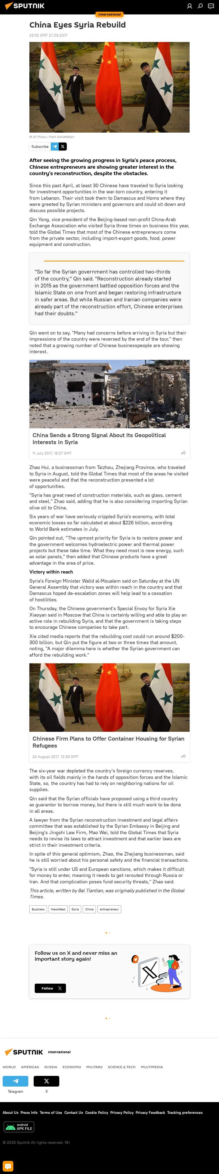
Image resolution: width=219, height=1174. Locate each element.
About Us (10, 1112)
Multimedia (152, 1066)
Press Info (29, 1112)
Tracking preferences (185, 1112)
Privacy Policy (122, 1112)
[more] (183, 452)
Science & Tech (121, 1066)
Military (94, 1066)
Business (38, 909)
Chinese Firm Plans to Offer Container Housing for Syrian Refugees (109, 742)
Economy (71, 1066)
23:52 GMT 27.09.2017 (48, 35)
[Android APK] (19, 1128)
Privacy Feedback (150, 1112)
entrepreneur (109, 909)
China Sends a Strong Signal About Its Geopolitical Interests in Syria (99, 438)
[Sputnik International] (26, 10)
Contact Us (73, 1112)
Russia (50, 1066)
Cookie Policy (96, 1112)
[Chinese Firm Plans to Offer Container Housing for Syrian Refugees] (109, 697)
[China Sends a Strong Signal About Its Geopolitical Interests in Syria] (109, 394)
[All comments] (8, 1166)
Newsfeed (58, 909)
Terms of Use (51, 1112)
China (89, 909)
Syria (75, 909)
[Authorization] (189, 6)
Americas (30, 1066)
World (9, 1066)
